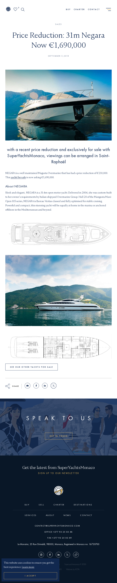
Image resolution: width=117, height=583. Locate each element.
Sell (41, 504)
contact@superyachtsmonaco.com (57, 525)
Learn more (28, 567)
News (67, 515)
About (50, 515)
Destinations (83, 504)
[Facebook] (50, 555)
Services (31, 515)
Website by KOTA (73, 569)
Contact (94, 9)
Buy (68, 9)
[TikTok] (75, 555)
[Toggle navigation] (108, 10)
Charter (79, 9)
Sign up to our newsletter (58, 473)
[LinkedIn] (58, 555)
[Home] (8, 9)
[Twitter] (67, 555)
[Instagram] (42, 555)
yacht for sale (18, 177)
